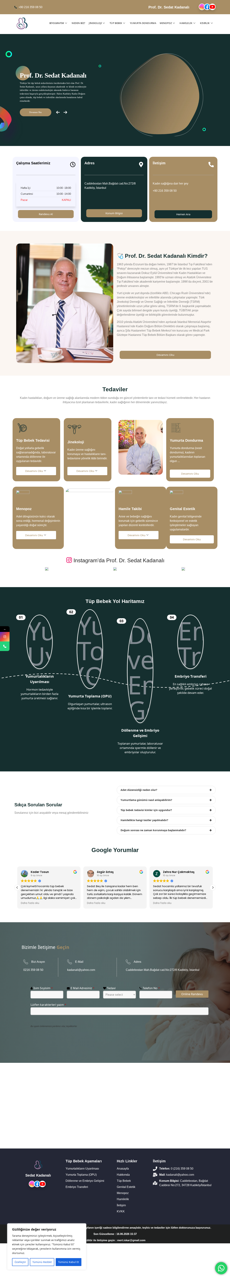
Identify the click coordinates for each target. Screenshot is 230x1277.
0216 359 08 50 (33, 969)
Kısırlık (205, 23)
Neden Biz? (78, 23)
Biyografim (56, 23)
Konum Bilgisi (114, 213)
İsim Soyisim (43, 988)
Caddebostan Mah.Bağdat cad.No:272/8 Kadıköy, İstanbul (162, 969)
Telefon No (151, 988)
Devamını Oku (165, 355)
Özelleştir (20, 1262)
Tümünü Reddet (42, 1262)
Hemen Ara (183, 214)
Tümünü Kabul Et (68, 1262)
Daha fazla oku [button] (30, 903)
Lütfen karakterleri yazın (48, 1005)
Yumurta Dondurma (143, 23)
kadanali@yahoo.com (81, 969)
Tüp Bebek (116, 23)
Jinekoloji (95, 23)
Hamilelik (186, 23)
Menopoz (166, 23)
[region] (46, 1246)
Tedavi (111, 988)
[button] (212, 887)
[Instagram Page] (5, 636)
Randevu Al (46, 214)
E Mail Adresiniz (82, 988)
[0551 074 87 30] (5, 646)
